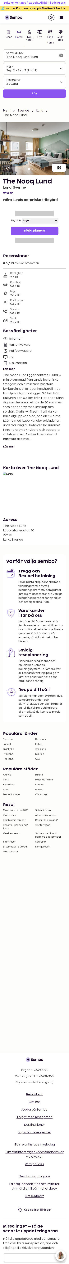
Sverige (23, 110)
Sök (34, 93)
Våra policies (34, 1164)
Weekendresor (12, 833)
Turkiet (7, 744)
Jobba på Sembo (34, 1109)
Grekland (40, 749)
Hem (7, 110)
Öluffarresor (42, 825)
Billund (39, 774)
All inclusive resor (45, 815)
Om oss (34, 1102)
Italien (38, 744)
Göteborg (41, 794)
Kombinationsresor (14, 820)
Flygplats (16, 220)
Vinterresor (9, 815)
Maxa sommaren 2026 (15, 810)
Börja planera (34, 230)
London (39, 784)
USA (37, 759)
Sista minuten (43, 810)
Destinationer (34, 1125)
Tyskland (8, 754)
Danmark (40, 739)
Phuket (39, 789)
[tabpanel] (34, 73)
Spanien (8, 739)
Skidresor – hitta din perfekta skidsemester (48, 835)
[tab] (8, 37)
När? (9, 66)
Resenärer (13, 79)
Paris (6, 779)
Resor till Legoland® (46, 820)
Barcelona (9, 784)
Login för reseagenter (34, 1132)
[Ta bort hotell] (61, 55)
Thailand (8, 759)
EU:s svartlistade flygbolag (34, 1144)
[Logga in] (51, 17)
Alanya (7, 774)
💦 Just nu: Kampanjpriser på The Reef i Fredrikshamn (35, 8)
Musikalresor (10, 851)
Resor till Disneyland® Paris (15, 827)
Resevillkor (34, 1094)
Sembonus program (34, 1176)
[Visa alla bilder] (59, 168)
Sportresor (9, 841)
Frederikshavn (11, 794)
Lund (40, 110)
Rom (5, 789)
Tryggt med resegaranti (34, 1117)
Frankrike (8, 749)
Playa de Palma (44, 779)
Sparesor (40, 841)
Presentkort (34, 1196)
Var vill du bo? (15, 53)
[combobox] (31, 57)
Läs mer (9, 369)
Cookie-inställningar (37, 1209)
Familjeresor (42, 846)
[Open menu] (61, 17)
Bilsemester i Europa (15, 846)
